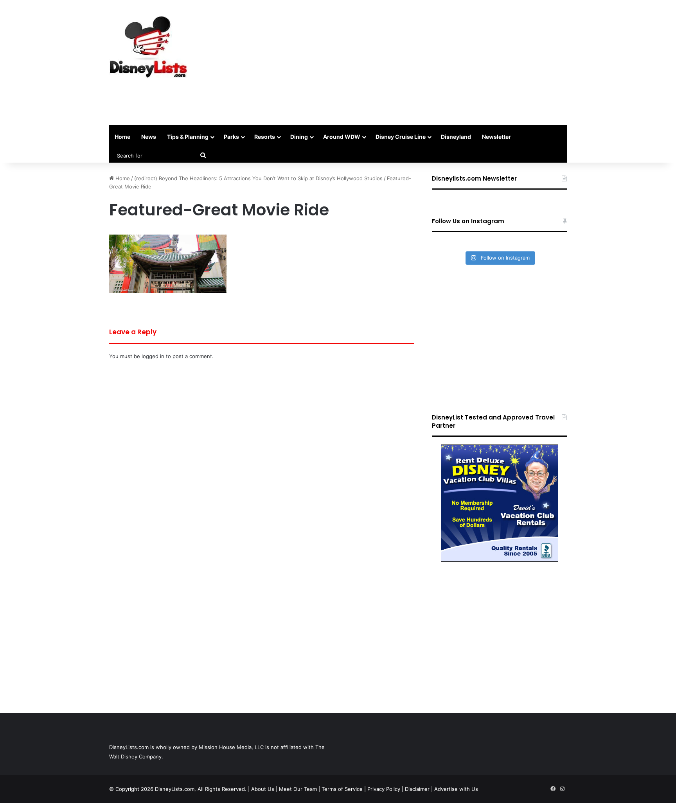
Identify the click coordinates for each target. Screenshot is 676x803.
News (148, 136)
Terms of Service (342, 789)
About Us (262, 789)
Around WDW (341, 136)
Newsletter (496, 136)
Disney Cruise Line (401, 136)
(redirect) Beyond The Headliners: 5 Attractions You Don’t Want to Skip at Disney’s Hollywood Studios (258, 178)
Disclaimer (417, 789)
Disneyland (456, 136)
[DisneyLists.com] (148, 47)
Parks (231, 136)
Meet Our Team (298, 789)
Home (122, 136)
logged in (153, 356)
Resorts (264, 136)
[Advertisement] (416, 62)
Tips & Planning (188, 136)
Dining (299, 136)
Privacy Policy (383, 789)
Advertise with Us (456, 789)
